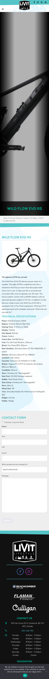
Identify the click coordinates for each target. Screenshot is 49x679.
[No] (46, 671)
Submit (7, 520)
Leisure (26, 218)
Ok (25, 675)
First (3, 436)
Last (3, 447)
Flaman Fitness (15, 218)
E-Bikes (34, 218)
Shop (5, 218)
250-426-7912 (28, 631)
